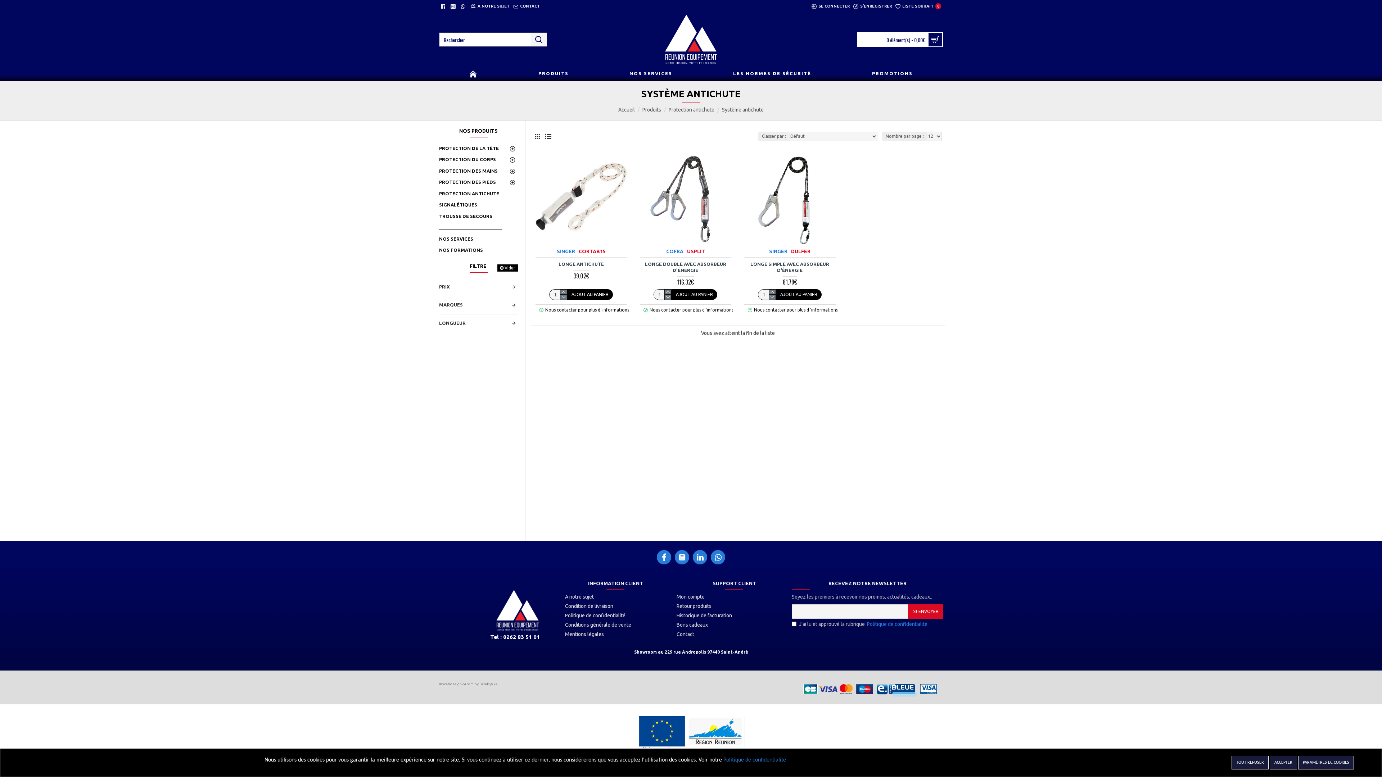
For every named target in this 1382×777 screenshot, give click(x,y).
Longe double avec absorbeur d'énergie (685, 267)
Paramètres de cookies (1326, 762)
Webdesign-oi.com (458, 684)
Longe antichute (581, 264)
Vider (510, 267)
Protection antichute (691, 110)
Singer (566, 251)
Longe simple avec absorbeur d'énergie (789, 267)
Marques (451, 304)
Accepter (1283, 762)
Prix (444, 286)
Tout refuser (1250, 762)
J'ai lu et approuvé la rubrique (863, 624)
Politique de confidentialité (754, 760)
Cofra (674, 251)
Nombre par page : (905, 136)
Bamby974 (488, 684)
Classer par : (774, 136)
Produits (651, 110)
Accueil (626, 110)
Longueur (452, 323)
